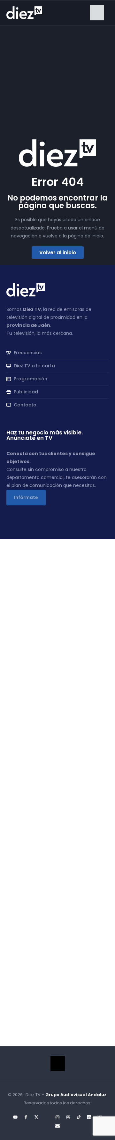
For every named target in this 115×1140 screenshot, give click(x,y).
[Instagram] (57, 1117)
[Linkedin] (89, 1117)
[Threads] (68, 1117)
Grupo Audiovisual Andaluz (75, 1095)
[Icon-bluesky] (46, 1117)
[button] (97, 12)
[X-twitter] (36, 1117)
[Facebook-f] (25, 1117)
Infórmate (26, 497)
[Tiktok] (78, 1117)
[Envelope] (57, 1126)
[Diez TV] (24, 12)
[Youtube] (15, 1117)
